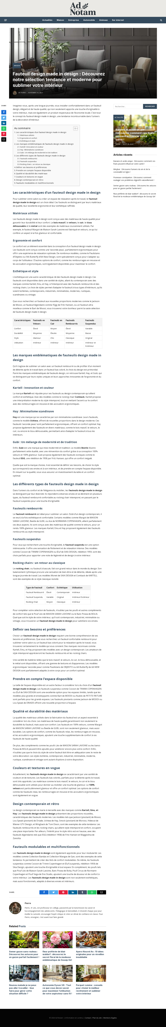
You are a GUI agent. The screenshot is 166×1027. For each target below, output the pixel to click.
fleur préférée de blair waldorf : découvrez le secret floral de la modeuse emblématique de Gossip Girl (57, 955)
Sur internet (118, 20)
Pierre (28, 903)
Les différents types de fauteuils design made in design (40, 155)
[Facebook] (3, 112)
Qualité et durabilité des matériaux (31, 173)
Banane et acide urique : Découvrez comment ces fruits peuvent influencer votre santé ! (135, 134)
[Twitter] (3, 117)
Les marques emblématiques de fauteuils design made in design (45, 144)
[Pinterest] (3, 134)
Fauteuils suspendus (28, 161)
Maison (60, 20)
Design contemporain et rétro (29, 180)
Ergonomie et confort (28, 138)
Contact (88, 1018)
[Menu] (5, 20)
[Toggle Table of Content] (74, 128)
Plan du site (97, 1018)
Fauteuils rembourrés (28, 158)
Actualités (47, 20)
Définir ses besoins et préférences (31, 167)
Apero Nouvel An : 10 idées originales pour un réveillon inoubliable (90, 954)
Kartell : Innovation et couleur (31, 147)
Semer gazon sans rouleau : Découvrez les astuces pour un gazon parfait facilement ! (24, 954)
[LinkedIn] (3, 123)
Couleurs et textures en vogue (29, 177)
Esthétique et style (27, 141)
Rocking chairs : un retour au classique (35, 164)
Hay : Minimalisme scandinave (31, 150)
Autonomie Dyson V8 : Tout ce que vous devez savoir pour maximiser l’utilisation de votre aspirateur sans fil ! (57, 989)
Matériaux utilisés (27, 135)
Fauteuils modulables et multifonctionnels (35, 183)
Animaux (103, 20)
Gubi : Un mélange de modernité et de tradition (38, 152)
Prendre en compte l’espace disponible (33, 170)
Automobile (89, 20)
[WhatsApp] (3, 128)
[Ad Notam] (83, 8)
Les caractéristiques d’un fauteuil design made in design (41, 132)
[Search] (161, 20)
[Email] (3, 139)
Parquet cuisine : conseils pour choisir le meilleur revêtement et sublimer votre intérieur (89, 989)
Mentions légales (110, 1018)
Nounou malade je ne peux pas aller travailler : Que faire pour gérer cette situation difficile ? (22, 989)
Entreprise (73, 20)
